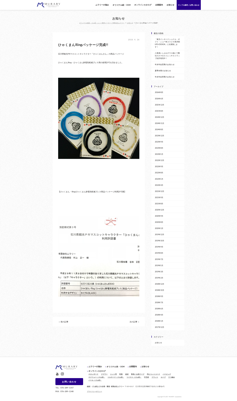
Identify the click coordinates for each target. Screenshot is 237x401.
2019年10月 (159, 240)
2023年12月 (159, 135)
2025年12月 (159, 105)
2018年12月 (159, 284)
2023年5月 (159, 154)
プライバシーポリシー (94, 391)
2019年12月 (159, 234)
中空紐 (146, 377)
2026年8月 (159, 92)
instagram (62, 373)
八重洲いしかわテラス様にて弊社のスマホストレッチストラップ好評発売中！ (167, 55)
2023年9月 (159, 142)
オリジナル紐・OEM (122, 5)
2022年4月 (159, 185)
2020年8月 (159, 222)
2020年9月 (159, 216)
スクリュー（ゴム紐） (96, 377)
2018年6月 (159, 308)
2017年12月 (159, 327)
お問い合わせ (69, 381)
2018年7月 (159, 302)
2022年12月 (159, 160)
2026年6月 (159, 98)
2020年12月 (159, 210)
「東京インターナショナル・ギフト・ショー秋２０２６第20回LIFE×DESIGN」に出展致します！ (167, 43)
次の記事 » (134, 322)
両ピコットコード (153, 374)
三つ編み (171, 377)
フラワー (104, 374)
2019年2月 (159, 278)
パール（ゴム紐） (95, 380)
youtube (57, 373)
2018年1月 (159, 321)
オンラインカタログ (143, 5)
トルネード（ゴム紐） (116, 377)
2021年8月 (159, 203)
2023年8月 (159, 148)
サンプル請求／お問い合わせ (188, 5)
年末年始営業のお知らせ (164, 64)
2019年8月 (159, 253)
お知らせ (170, 5)
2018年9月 (159, 296)
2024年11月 (159, 123)
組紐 (127, 374)
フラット (155, 377)
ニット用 (113, 374)
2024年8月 (159, 129)
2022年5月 (159, 179)
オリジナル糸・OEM (116, 366)
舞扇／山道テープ (137, 374)
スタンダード (93, 374)
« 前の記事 (63, 322)
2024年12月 (159, 117)
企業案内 (159, 5)
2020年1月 (159, 228)
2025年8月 (159, 111)
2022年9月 (159, 166)
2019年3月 (159, 271)
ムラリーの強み (102, 5)
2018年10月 (159, 290)
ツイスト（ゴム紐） (134, 377)
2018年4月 (159, 315)
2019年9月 (159, 247)
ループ (163, 377)
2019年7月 (159, 259)
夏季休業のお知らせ (163, 70)
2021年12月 (159, 191)
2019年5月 (159, 265)
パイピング (167, 374)
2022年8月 (159, 172)
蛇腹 (121, 374)
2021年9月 (159, 197)
